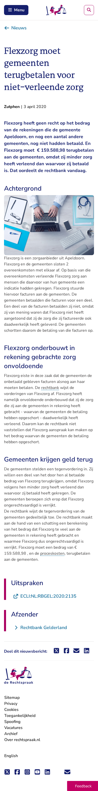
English (11, 756)
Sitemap (12, 697)
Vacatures (13, 728)
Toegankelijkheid (19, 715)
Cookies (11, 709)
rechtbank (50, 387)
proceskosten (52, 553)
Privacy (10, 703)
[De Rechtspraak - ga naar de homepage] (18, 676)
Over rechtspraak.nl (22, 740)
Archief (11, 734)
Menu (19, 10)
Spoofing (12, 721)
